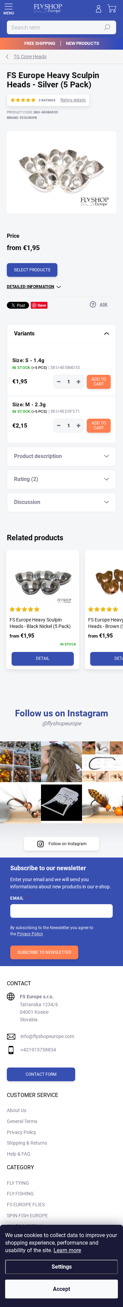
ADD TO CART (99, 381)
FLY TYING (18, 1183)
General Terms (22, 1121)
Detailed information (30, 286)
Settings (62, 1266)
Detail (42, 658)
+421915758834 (38, 1049)
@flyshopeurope (61, 723)
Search (107, 27)
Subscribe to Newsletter (44, 952)
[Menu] (8, 8)
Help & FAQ (18, 1154)
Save (42, 305)
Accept (61, 1289)
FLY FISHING (20, 1193)
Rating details (73, 100)
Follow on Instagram (68, 843)
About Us (16, 1110)
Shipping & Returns (27, 1143)
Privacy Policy (30, 934)
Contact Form (41, 1074)
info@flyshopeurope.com (47, 1036)
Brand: (22, 118)
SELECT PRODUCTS (32, 270)
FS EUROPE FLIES (26, 1204)
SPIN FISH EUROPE (27, 1215)
